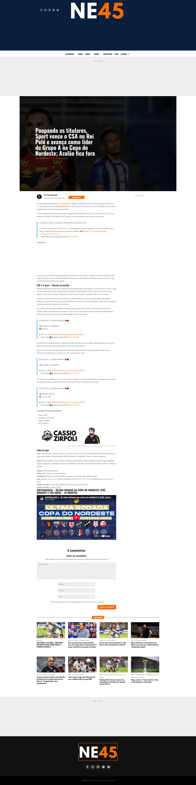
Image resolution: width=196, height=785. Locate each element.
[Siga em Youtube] (53, 10)
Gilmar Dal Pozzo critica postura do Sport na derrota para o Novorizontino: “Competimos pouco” (145, 644)
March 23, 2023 (72, 237)
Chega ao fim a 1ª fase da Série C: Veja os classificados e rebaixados (144, 680)
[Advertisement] (98, 36)
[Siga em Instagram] (49, 10)
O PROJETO (124, 54)
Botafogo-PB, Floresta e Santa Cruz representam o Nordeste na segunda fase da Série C (112, 681)
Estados (96, 54)
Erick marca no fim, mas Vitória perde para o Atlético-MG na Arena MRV (81, 678)
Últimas (80, 54)
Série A (88, 640)
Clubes (87, 54)
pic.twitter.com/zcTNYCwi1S (49, 234)
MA (153, 674)
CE (113, 674)
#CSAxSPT (88, 231)
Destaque (82, 640)
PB (115, 674)
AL (50, 158)
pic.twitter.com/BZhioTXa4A (74, 371)
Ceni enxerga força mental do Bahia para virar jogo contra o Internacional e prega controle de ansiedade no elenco (82, 644)
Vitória (82, 674)
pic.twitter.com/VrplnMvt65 (74, 334)
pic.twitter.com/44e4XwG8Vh (74, 402)
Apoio (116, 54)
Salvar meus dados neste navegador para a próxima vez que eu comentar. (77, 602)
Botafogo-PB (108, 674)
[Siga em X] (45, 10)
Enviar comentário (106, 607)
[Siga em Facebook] (41, 10)
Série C (39, 674)
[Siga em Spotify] (57, 10)
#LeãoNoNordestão (99, 231)
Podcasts (39, 640)
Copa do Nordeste (41, 158)
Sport (60, 158)
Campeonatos (69, 54)
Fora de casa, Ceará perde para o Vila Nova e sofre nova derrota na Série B (113, 643)
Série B (102, 640)
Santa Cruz (47, 674)
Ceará (106, 640)
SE (138, 677)
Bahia (77, 640)
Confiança (149, 674)
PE (56, 158)
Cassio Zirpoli (107, 54)
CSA (53, 158)
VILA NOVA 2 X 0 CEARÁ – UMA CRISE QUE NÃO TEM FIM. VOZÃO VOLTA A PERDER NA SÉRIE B (50, 644)
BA (74, 640)
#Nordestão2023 (58, 334)
